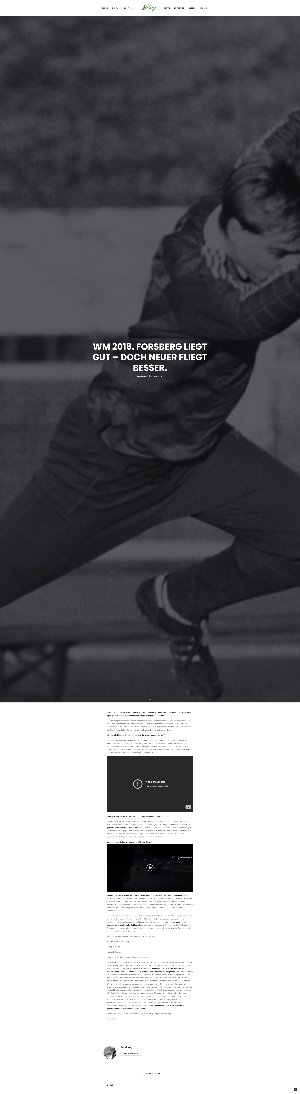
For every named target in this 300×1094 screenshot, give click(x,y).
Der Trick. (116, 8)
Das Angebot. (130, 8)
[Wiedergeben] (109, 1008)
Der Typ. (167, 8)
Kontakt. (204, 8)
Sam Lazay (158, 435)
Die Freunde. (179, 8)
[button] (150, 985)
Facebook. (192, 8)
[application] (150, 986)
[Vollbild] (191, 1008)
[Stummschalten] (188, 1008)
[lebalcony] (150, 8)
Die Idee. (105, 8)
